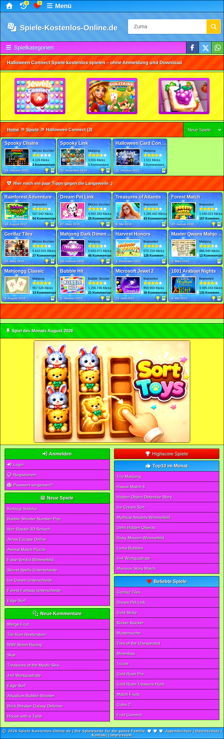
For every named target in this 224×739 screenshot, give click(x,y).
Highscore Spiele (169, 453)
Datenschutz (207, 731)
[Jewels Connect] (40, 96)
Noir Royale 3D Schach (28, 529)
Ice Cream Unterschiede (29, 580)
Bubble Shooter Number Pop (33, 519)
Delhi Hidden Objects (136, 527)
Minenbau (126, 653)
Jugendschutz (178, 731)
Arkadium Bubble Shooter (31, 695)
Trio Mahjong (129, 476)
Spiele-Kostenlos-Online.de (68, 27)
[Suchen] (213, 26)
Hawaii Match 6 (131, 486)
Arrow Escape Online (26, 539)
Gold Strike (127, 612)
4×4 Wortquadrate (24, 675)
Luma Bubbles (130, 548)
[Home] (10, 6)
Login (18, 464)
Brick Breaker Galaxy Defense (35, 706)
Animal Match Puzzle (26, 549)
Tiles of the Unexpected (138, 643)
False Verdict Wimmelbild (30, 559)
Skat (11, 655)
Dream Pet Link (131, 602)
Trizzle (123, 663)
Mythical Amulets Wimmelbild (143, 517)
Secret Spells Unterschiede (32, 570)
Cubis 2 (124, 704)
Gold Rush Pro (130, 674)
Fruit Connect (129, 714)
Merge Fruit (18, 624)
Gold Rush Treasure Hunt (140, 684)
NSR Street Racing (24, 644)
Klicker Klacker (130, 622)
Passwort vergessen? (32, 485)
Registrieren (24, 474)
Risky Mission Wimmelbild (140, 537)
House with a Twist (24, 716)
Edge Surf (16, 600)
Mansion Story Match (136, 568)
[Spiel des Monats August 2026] (112, 441)
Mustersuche (129, 633)
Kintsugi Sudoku (22, 508)
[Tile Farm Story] (184, 96)
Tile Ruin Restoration (26, 634)
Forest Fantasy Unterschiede (34, 590)
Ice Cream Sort (131, 507)
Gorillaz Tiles (128, 592)
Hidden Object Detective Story (144, 497)
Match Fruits (128, 694)
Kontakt (99, 735)
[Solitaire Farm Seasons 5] (112, 96)
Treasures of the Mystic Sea (33, 665)
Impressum (121, 735)
